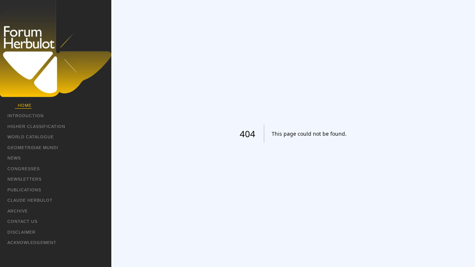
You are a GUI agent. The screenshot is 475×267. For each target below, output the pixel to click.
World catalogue (30, 137)
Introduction (25, 115)
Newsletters (24, 179)
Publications (24, 190)
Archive (17, 211)
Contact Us (22, 221)
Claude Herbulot (30, 200)
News (14, 158)
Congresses (23, 169)
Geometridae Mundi (32, 147)
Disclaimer (21, 232)
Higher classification (36, 126)
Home (25, 105)
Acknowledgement (31, 242)
